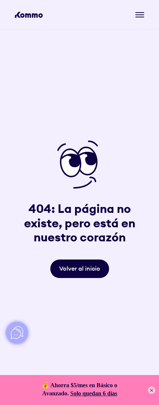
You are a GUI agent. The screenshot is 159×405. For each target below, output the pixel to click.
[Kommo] (29, 15)
